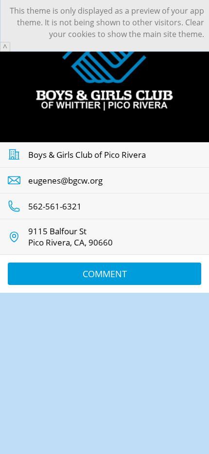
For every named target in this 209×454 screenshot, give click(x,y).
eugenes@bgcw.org (65, 180)
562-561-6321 (55, 206)
